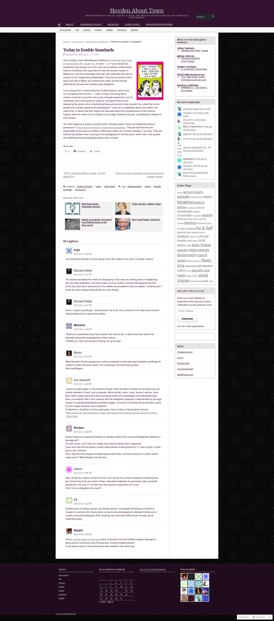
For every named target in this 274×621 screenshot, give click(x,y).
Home (66, 42)
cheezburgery (185, 211)
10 (96, 54)
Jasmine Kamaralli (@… (195, 147)
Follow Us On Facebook (153, 569)
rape (189, 260)
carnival (201, 207)
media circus (192, 240)
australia (183, 196)
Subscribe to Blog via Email (190, 291)
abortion (180, 192)
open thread (65, 30)
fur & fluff (204, 227)
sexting (148, 186)
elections (190, 222)
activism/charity (193, 192)
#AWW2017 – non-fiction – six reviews (194, 89)
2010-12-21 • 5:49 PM (83, 472)
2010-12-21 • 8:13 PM (83, 503)
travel (211, 281)
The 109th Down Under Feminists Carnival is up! (193, 78)
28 (106, 598)
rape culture (196, 261)
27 (101, 598)
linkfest (134, 30)
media (98, 186)
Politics (98, 30)
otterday (182, 249)
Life (77, 30)
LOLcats (204, 236)
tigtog (186, 108)
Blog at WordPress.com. (66, 614)
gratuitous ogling (198, 232)
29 (111, 598)
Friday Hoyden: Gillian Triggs (146, 203)
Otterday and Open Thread (194, 50)
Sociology (121, 30)
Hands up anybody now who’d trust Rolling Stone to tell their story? (97, 222)
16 (116, 590)
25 (126, 594)
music (188, 245)
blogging (185, 202)
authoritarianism (196, 197)
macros (181, 240)
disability (207, 215)
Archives (113, 24)
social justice (109, 186)
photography (187, 254)
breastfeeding (191, 208)
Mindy (78, 352)
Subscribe (187, 318)
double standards (134, 186)
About (69, 24)
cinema (196, 211)
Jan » (110, 601)
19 (131, 590)
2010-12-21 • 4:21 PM (83, 305)
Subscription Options (159, 24)
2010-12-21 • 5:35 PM (83, 431)
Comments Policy (91, 24)
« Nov (102, 601)
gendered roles (184, 232)
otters (193, 249)
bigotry (207, 196)
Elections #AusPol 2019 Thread (190, 60)
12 (131, 586)
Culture (109, 30)
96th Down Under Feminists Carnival (91, 205)
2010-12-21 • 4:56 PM (83, 383)
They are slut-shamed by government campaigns (100, 127)
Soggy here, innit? (201, 108)
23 (116, 594)
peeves (203, 249)
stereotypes (198, 281)
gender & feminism (97, 42)
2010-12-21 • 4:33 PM (83, 329)
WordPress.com (185, 374)
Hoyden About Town (137, 10)
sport (191, 281)
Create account (185, 352)
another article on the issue (86, 539)
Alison (78, 469)
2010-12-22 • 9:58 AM (83, 534)
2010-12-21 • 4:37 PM (83, 356)
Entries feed (183, 363)
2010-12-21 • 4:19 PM (83, 274)
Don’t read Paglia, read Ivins (146, 219)
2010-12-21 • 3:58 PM (83, 253)
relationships (190, 265)
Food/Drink (191, 228)
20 (101, 594)
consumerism (184, 215)
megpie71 (188, 112)
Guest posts (132, 24)
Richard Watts (83, 270)
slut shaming (80, 189)
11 (126, 586)
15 (111, 590)
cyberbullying (197, 215)
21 (106, 594)
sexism (188, 270)
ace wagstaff (82, 380)
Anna (186, 119)
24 (121, 594)
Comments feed (185, 369)
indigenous (193, 236)
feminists (181, 228)
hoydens (183, 236)
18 (126, 590)
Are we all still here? (202, 133)
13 (101, 590)
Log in (180, 357)
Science (86, 30)
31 (121, 598)
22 (111, 594)
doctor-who (182, 218)
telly (206, 280)
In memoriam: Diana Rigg (194, 69)
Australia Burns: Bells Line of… (195, 174)
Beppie (70, 54)
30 (116, 598)
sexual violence (192, 275)
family (209, 223)
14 (106, 590)
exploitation (201, 223)
